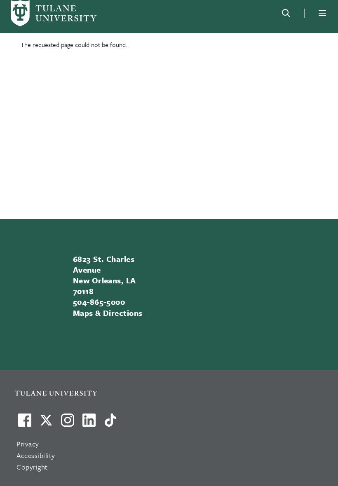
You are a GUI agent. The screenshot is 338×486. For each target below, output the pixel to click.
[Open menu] (322, 13)
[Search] (286, 13)
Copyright (32, 467)
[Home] (53, 13)
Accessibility (35, 455)
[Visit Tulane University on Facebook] (24, 423)
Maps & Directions (108, 312)
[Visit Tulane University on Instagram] (67, 423)
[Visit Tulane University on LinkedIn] (89, 423)
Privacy (27, 444)
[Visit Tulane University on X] (46, 423)
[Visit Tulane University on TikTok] (110, 423)
